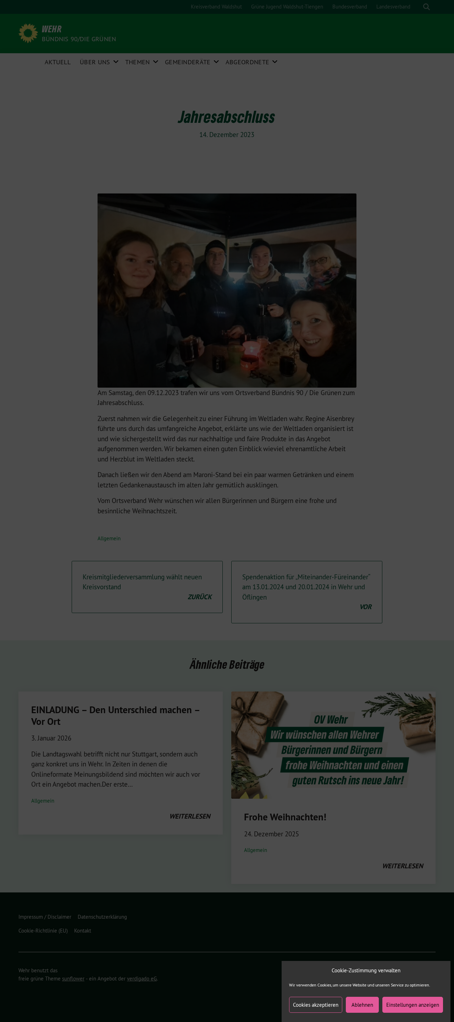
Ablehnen (362, 1004)
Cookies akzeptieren (315, 1004)
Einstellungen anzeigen (412, 1004)
